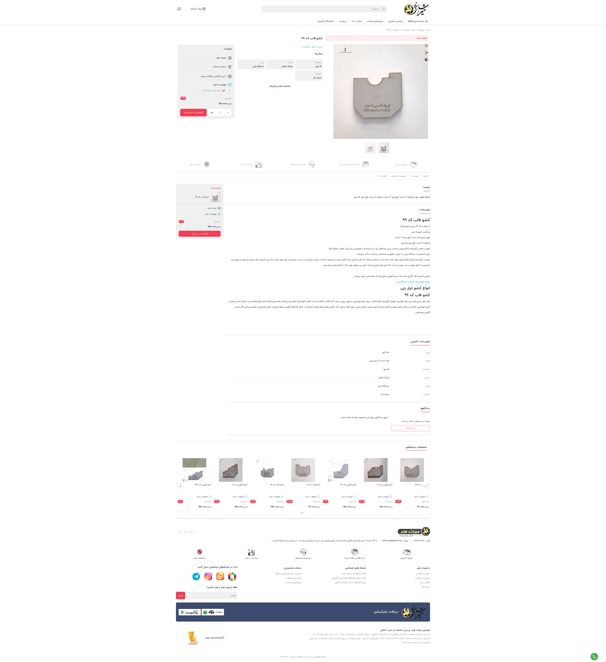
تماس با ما (425, 582)
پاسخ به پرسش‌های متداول (288, 573)
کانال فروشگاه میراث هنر (354, 573)
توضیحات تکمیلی (398, 176)
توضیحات (414, 176)
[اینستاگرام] (208, 577)
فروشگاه (420, 30)
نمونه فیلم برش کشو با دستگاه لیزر (412, 281)
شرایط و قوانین (423, 573)
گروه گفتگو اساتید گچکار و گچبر (350, 582)
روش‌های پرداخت (293, 582)
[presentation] (425, 486)
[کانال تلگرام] (196, 577)
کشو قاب (405, 30)
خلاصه (426, 176)
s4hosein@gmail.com (392, 540)
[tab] (426, 176)
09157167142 (419, 540)
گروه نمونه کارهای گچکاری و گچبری (349, 578)
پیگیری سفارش (422, 578)
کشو (413, 30)
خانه (428, 30)
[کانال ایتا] (220, 577)
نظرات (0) (382, 176)
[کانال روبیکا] (232, 577)
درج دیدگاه (410, 428)
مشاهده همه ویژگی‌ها (280, 86)
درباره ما (426, 586)
